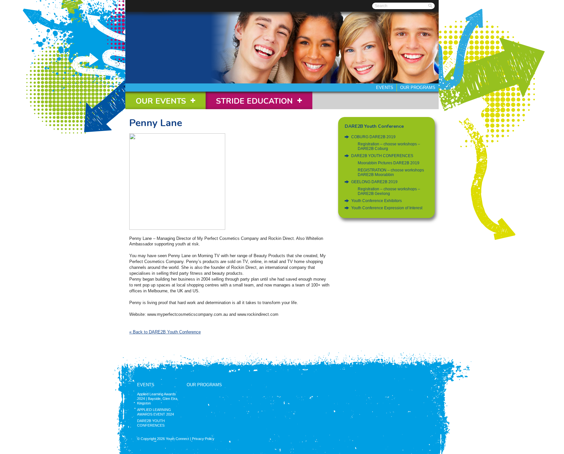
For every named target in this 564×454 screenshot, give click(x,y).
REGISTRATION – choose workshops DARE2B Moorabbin (391, 172)
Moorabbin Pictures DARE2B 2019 (388, 163)
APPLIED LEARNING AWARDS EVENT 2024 (155, 412)
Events (384, 87)
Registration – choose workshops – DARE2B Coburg (389, 146)
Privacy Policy (203, 439)
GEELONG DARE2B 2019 (374, 182)
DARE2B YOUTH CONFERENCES (382, 156)
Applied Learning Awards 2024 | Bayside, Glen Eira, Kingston (157, 398)
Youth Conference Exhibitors (376, 200)
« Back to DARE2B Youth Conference (165, 332)
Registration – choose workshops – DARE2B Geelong (389, 191)
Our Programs (417, 87)
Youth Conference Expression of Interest (386, 208)
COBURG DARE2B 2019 (373, 137)
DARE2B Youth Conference (374, 126)
